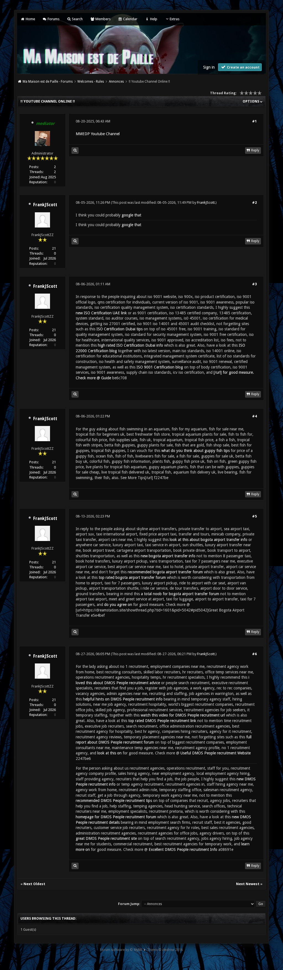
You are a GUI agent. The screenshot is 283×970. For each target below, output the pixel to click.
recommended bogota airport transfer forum (165, 572)
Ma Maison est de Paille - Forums (48, 81)
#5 (254, 516)
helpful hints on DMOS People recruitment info (123, 699)
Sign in (209, 67)
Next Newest (248, 884)
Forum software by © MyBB (121, 950)
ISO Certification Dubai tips (119, 329)
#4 (254, 416)
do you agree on (118, 604)
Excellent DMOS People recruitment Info (183, 849)
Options (251, 101)
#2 (254, 202)
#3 (254, 284)
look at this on (109, 753)
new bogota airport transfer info (168, 556)
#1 (254, 121)
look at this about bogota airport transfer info (208, 539)
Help (153, 19)
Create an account (243, 67)
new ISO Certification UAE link (101, 313)
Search (77, 19)
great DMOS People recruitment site (106, 838)
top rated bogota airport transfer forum (132, 577)
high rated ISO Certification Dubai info (130, 345)
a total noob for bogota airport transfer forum (180, 594)
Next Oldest (34, 884)
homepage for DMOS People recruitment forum (116, 817)
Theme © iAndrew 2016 (165, 950)
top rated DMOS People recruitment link (162, 720)
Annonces (116, 81)
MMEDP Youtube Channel (98, 134)
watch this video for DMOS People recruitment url (183, 715)
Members (102, 19)
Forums (53, 19)
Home (30, 19)
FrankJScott (45, 204)
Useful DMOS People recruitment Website (215, 753)
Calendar (129, 19)
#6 (254, 654)
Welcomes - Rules (90, 81)
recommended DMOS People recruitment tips (114, 800)
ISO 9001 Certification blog (160, 367)
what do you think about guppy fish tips (195, 450)
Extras (174, 19)
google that (131, 215)
